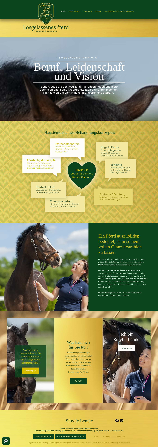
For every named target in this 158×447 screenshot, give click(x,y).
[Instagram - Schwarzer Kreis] (121, 420)
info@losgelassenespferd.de (120, 443)
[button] (43, 436)
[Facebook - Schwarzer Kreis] (117, 420)
